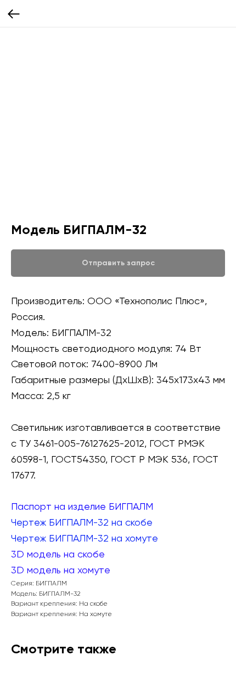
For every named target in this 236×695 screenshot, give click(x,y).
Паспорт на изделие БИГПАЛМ (82, 506)
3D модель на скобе (58, 554)
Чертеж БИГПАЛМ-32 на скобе (82, 522)
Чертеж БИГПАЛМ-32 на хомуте (84, 538)
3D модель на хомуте (60, 570)
